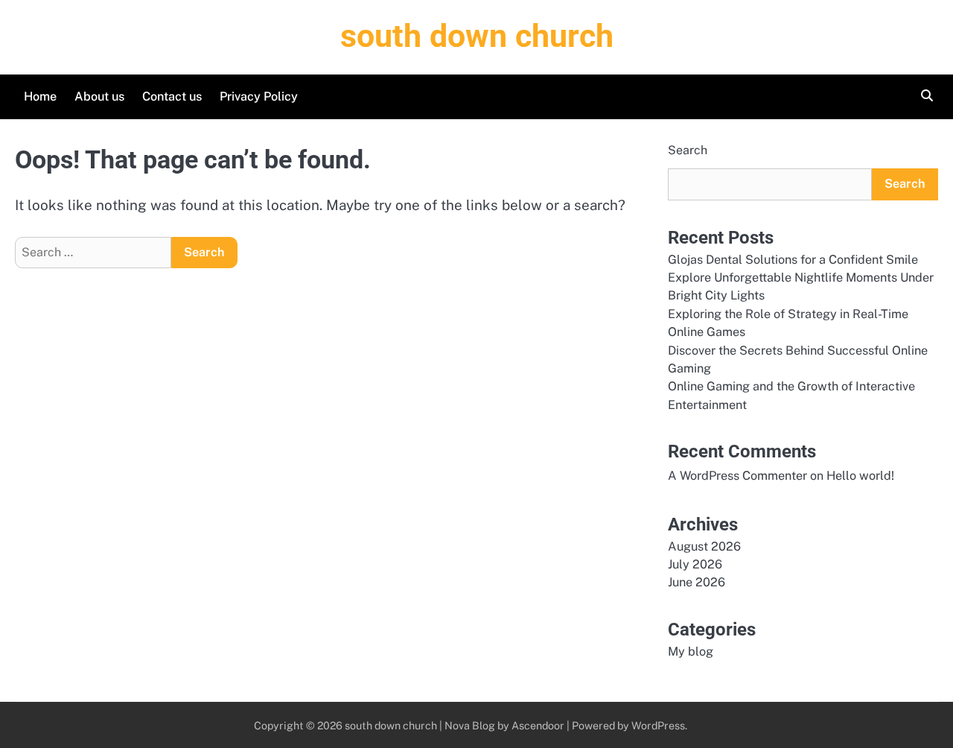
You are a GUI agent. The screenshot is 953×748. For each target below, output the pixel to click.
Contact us (172, 96)
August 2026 (704, 546)
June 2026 (696, 582)
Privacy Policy (259, 96)
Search (687, 150)
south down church (476, 35)
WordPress (658, 725)
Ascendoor (537, 725)
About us (99, 96)
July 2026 (695, 564)
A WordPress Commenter (737, 476)
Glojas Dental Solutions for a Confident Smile (793, 260)
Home (40, 96)
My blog (690, 651)
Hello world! (860, 476)
